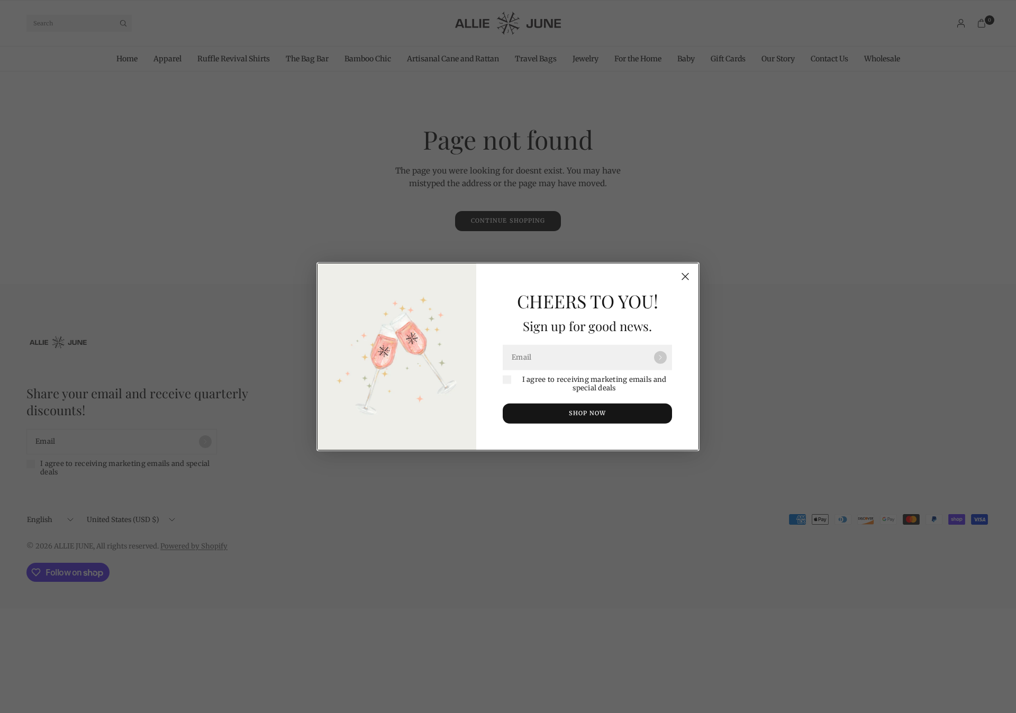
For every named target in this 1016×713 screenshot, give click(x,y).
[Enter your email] (660, 357)
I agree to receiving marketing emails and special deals (594, 384)
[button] (587, 413)
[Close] (685, 277)
